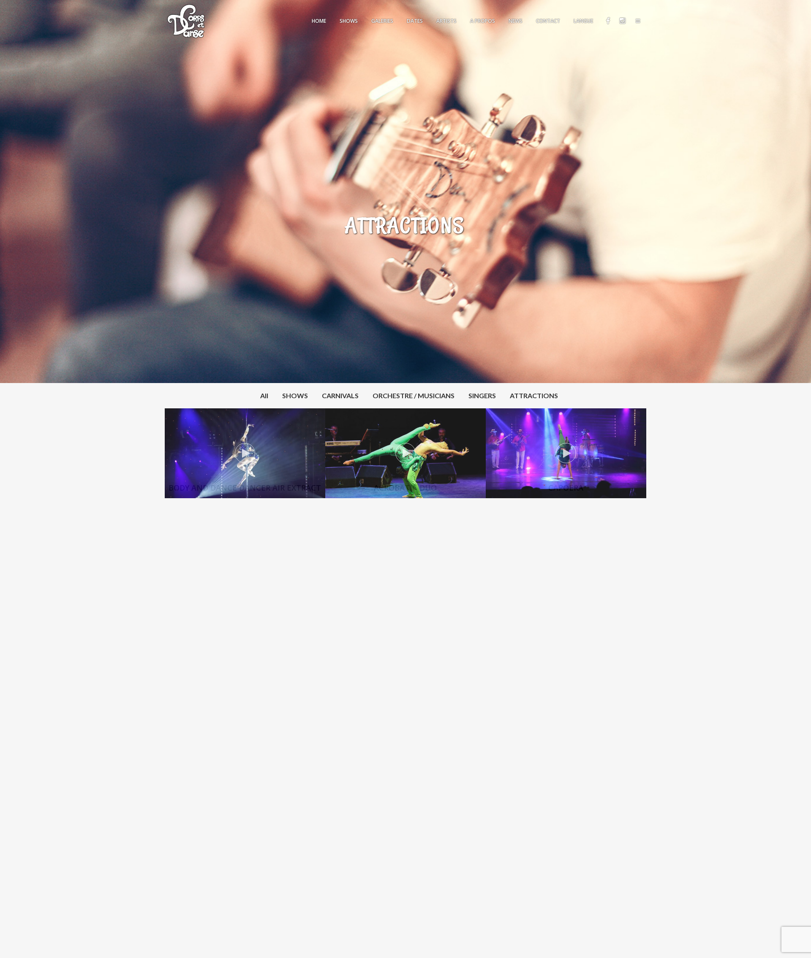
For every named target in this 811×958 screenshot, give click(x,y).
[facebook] (607, 21)
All (264, 395)
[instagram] (622, 21)
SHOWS (295, 395)
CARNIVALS (340, 395)
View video (245, 453)
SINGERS (482, 395)
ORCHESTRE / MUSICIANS (413, 395)
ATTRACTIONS (534, 395)
